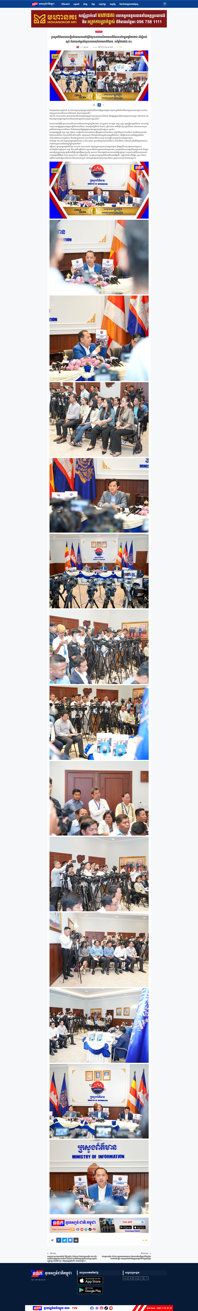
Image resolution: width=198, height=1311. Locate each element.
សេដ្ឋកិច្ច (113, 4)
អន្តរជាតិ (76, 4)
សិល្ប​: (85, 4)
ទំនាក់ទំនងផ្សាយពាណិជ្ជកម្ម (129, 4)
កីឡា (93, 4)
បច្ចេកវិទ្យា (102, 4)
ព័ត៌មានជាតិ (65, 4)
